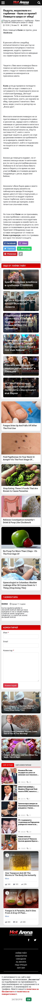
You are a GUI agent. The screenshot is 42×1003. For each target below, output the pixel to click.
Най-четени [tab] (8, 765)
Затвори (17, 999)
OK (28, 999)
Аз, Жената (21, 962)
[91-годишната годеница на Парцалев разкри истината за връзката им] (9, 825)
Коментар (8, 650)
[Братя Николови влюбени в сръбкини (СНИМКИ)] (21, 279)
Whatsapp (25, 248)
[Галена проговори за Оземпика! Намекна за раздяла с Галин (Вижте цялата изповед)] (9, 809)
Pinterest (11, 254)
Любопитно (21, 956)
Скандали (21, 959)
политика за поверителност (15, 992)
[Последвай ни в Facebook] (28, 940)
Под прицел (21, 965)
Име (6, 632)
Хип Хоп (21, 968)
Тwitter (11, 248)
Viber (24, 243)
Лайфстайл (21, 953)
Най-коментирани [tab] (23, 765)
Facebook (11, 243)
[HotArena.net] (21, 933)
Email (5, 641)
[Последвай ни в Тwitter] (35, 940)
